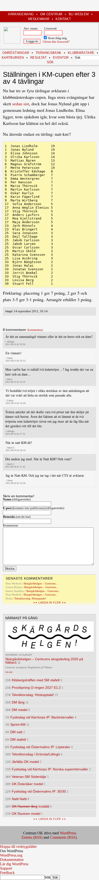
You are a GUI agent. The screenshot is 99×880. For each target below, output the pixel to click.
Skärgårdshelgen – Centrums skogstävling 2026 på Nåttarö (44, 660)
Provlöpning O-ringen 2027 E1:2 (36, 687)
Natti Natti (19, 799)
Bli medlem (79, 14)
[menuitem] (49, 851)
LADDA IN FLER (49, 602)
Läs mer (8, 672)
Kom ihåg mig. (58, 38)
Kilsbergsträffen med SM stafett (36, 680)
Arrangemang (21, 14)
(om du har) (17, 516)
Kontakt (63, 19)
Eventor (61, 57)
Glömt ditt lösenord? (56, 41)
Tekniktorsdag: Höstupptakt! (30, 598)
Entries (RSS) (32, 837)
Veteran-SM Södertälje (29, 777)
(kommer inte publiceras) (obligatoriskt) (33, 508)
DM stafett (18, 739)
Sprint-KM (17, 724)
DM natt (16, 732)
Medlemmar (38, 19)
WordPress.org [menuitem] (11, 855)
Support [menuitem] (6, 868)
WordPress (68, 833)
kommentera (35, 330)
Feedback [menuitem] (7, 873)
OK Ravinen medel (26, 814)
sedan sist (20, 103)
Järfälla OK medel (25, 762)
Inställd (30, 806)
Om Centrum (51, 14)
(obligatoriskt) (17, 499)
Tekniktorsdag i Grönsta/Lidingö (36, 754)
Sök (47, 877)
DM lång (18, 702)
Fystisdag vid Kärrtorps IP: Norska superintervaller (50, 769)
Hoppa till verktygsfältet (18, 847)
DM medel (19, 710)
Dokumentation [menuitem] (12, 860)
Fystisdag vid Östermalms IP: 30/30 (39, 791)
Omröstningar (15, 53)
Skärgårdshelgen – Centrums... (41, 583)
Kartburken (13, 57)
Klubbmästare (81, 53)
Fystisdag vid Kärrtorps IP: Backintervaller (42, 717)
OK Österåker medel (27, 784)
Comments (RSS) (63, 837)
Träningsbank (49, 53)
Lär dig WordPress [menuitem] (14, 864)
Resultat (38, 57)
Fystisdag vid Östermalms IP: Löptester (40, 747)
